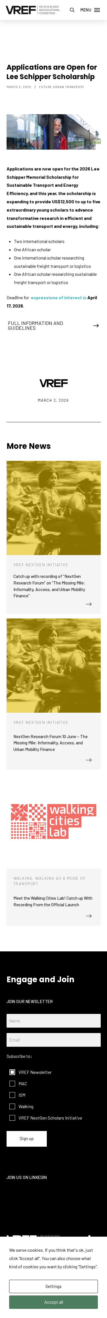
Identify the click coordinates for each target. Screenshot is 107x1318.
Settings (53, 1286)
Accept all (53, 1302)
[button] (72, 10)
